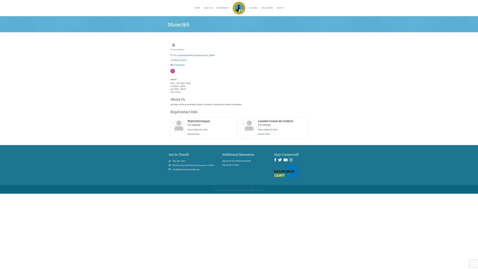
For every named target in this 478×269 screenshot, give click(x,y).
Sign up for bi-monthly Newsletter (236, 161)
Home (197, 8)
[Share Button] (173, 45)
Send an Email (193, 134)
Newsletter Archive (230, 165)
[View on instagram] (173, 72)
